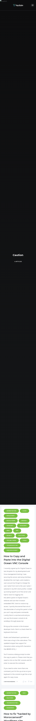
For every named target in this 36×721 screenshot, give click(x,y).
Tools (24, 540)
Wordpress (10, 707)
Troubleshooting (12, 545)
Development (11, 515)
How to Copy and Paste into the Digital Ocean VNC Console (17, 560)
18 (25, 681)
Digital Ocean (11, 520)
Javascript (23, 525)
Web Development (12, 550)
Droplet (24, 520)
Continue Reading (9, 681)
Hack (24, 693)
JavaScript (10, 525)
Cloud (24, 510)
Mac (17, 530)
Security (9, 535)
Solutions (21, 535)
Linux (8, 530)
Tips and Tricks (11, 540)
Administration (11, 510)
